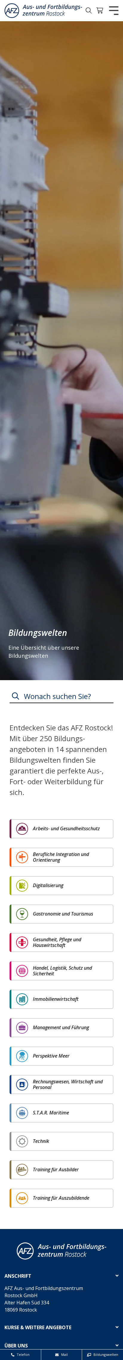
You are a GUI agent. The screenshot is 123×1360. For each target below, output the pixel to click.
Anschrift (17, 1276)
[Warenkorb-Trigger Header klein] (99, 10)
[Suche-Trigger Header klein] (88, 10)
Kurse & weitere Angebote (37, 1327)
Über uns (16, 1346)
